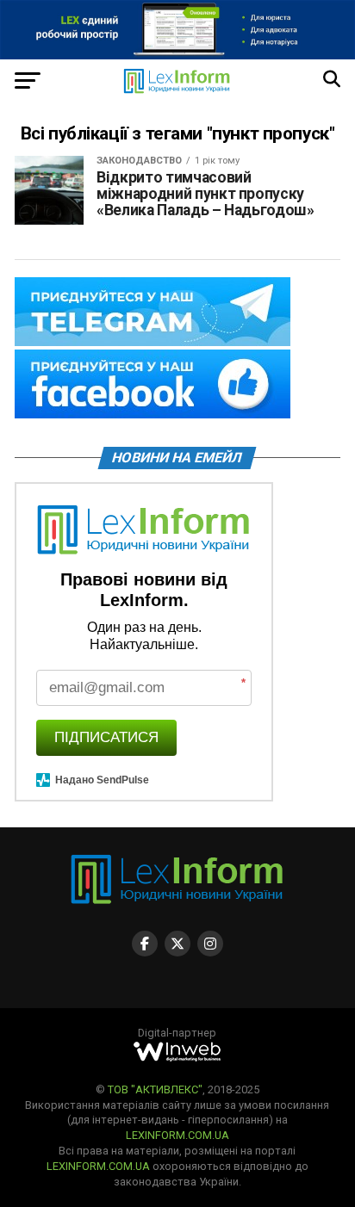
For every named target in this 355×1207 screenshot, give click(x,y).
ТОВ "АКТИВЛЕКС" (155, 1089)
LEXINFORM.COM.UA (177, 1135)
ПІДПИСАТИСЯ (106, 737)
